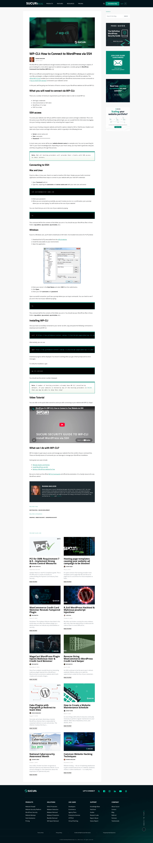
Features (60, 3)
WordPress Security (51, 517)
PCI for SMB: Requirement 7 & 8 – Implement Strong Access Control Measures (44, 561)
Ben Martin (35, 615)
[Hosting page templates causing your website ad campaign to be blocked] (79, 546)
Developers (72, 806)
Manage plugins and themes (41, 465)
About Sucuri (115, 806)
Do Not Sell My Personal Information (83, 832)
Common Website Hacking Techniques (78, 755)
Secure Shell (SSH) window (38, 81)
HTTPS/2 (71, 818)
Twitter (52, 496)
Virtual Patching (73, 821)
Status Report (94, 821)
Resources (70, 3)
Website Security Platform (33, 809)
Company (115, 802)
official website (62, 239)
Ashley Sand (69, 710)
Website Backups (31, 815)
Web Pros (32, 517)
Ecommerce (72, 809)
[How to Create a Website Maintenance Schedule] (79, 692)
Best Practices (33, 510)
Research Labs (94, 815)
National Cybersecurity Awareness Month (42, 755)
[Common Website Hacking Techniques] (79, 741)
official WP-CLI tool (35, 78)
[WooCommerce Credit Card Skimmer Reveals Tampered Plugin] (45, 595)
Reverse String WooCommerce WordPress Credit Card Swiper (78, 658)
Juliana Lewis (35, 759)
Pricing (80, 3)
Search (126, 16)
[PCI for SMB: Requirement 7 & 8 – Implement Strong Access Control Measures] (45, 546)
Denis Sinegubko (36, 713)
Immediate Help (112, 3)
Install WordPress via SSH (40, 467)
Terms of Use (41, 832)
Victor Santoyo (36, 566)
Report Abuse (94, 818)
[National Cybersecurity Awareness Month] (45, 741)
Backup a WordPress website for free (44, 469)
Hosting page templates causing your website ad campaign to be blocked (77, 561)
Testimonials (115, 821)
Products (49, 3)
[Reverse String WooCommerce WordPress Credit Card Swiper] (79, 644)
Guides (92, 812)
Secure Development (44, 510)
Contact (114, 809)
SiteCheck (93, 809)
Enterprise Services (74, 815)
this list (89, 388)
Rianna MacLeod (40, 58)
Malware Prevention (53, 815)
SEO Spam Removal (53, 821)
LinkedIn (59, 496)
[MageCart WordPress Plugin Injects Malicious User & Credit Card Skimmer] (45, 644)
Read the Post (33, 581)
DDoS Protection (52, 806)
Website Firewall (30, 806)
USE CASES (72, 802)
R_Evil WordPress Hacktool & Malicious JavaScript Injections (79, 610)
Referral (114, 815)
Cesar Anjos (69, 566)
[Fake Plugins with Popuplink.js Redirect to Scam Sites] (45, 692)
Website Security (40, 517)
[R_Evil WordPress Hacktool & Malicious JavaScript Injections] (79, 595)
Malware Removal (52, 812)
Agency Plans (72, 812)
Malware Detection (52, 809)
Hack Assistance (30, 818)
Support (93, 802)
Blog (113, 812)
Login (121, 3)
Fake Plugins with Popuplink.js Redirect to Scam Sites (42, 707)
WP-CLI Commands (54, 474)
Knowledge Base (95, 806)
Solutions (51, 802)
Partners (114, 818)
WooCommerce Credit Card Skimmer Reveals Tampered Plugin (44, 610)
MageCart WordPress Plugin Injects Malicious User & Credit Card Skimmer (44, 658)
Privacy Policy (59, 832)
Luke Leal (68, 615)
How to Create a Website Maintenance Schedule (77, 706)
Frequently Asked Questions (109, 832)
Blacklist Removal (52, 818)
